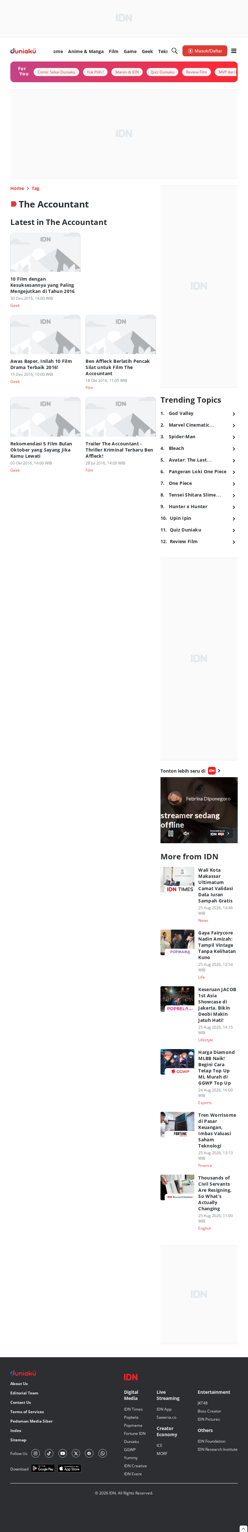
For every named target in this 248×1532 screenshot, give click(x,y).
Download (19, 1469)
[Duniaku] (23, 51)
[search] (175, 51)
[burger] (234, 50)
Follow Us (18, 1453)
